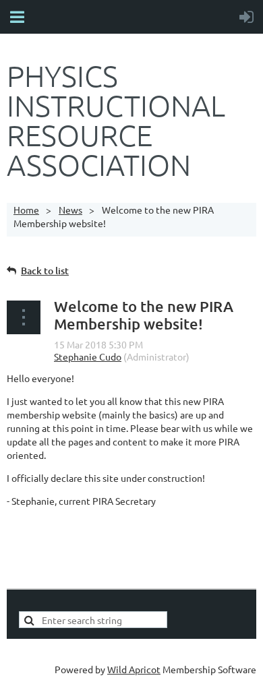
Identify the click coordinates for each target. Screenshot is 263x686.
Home (26, 210)
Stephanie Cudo (87, 356)
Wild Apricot (133, 669)
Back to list (45, 270)
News (70, 210)
